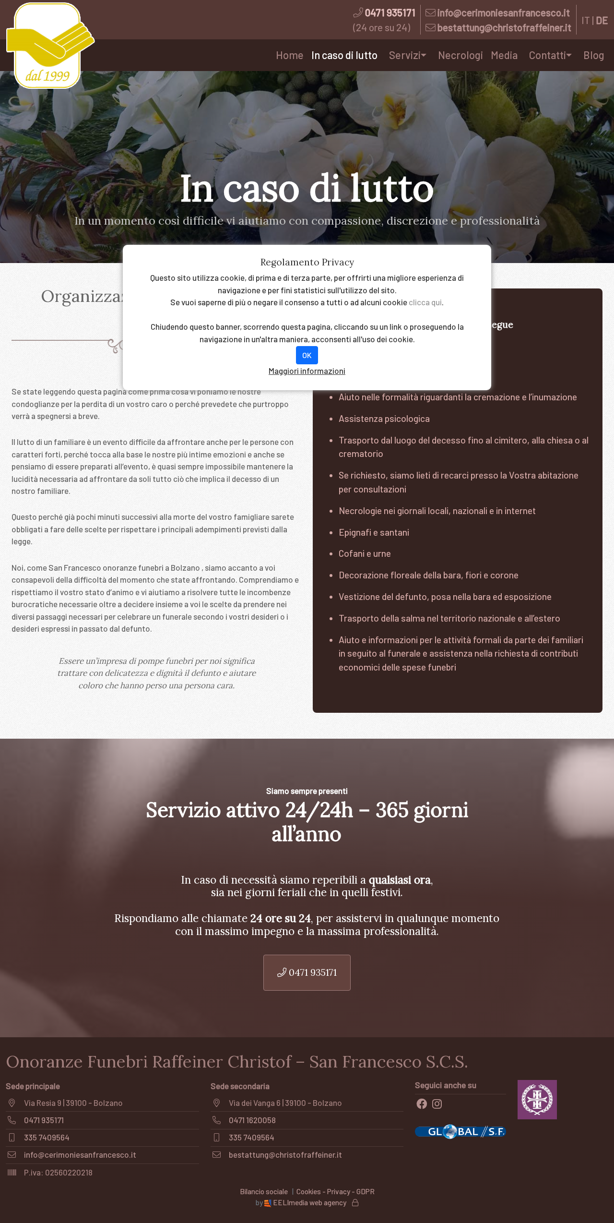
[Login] (355, 1202)
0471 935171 (390, 12)
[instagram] (437, 1104)
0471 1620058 (252, 1120)
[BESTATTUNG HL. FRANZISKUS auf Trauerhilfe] (537, 1098)
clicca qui (425, 302)
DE (602, 20)
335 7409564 (47, 1137)
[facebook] (421, 1104)
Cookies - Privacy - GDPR (335, 1191)
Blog (593, 54)
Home (290, 54)
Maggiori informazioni (307, 370)
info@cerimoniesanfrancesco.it (503, 12)
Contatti (547, 54)
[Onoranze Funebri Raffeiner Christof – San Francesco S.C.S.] (50, 45)
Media (504, 54)
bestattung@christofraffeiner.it (504, 27)
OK (307, 355)
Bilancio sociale (264, 1191)
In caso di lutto (344, 54)
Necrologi (460, 54)
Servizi (405, 54)
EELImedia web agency (310, 1202)
